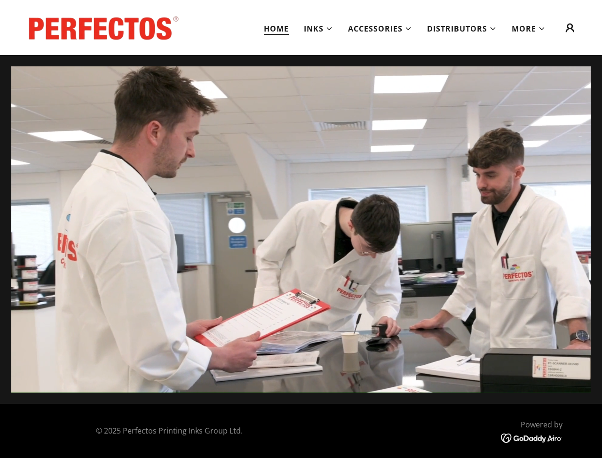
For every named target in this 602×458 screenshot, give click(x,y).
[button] (318, 28)
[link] (101, 27)
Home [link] (276, 29)
